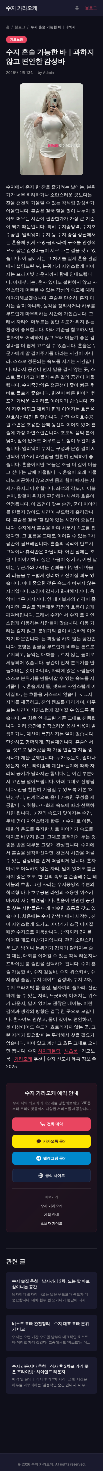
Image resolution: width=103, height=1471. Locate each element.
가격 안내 (51, 1214)
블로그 (91, 7)
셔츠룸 (71, 1050)
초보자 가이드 (51, 1223)
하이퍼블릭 (49, 1050)
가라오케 (23, 1058)
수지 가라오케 (21, 8)
